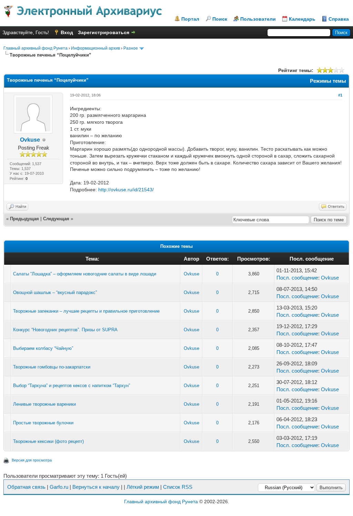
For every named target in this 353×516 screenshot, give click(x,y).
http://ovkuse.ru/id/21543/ (126, 189)
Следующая (56, 218)
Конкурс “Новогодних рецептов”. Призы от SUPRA (65, 329)
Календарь (302, 19)
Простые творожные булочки (43, 422)
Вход (67, 32)
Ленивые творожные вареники (44, 404)
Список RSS (177, 487)
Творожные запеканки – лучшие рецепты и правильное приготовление (86, 311)
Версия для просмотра (32, 460)
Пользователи (258, 19)
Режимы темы (328, 81)
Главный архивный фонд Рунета (35, 48)
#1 (340, 95)
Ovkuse (30, 140)
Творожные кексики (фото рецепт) (48, 441)
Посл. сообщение (297, 278)
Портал (190, 19)
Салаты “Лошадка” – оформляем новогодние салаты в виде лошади (84, 273)
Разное (130, 48)
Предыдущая (24, 218)
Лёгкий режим (143, 487)
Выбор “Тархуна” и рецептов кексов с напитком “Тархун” (71, 385)
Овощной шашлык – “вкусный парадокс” (55, 292)
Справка (339, 19)
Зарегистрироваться (103, 32)
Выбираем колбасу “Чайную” (43, 348)
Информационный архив (95, 48)
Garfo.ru (59, 487)
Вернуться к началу (96, 487)
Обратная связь (26, 487)
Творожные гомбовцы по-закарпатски (51, 367)
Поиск (219, 19)
